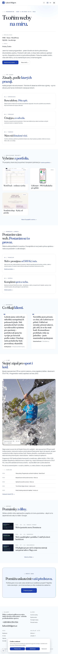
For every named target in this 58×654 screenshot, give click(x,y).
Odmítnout (32, 648)
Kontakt (4, 641)
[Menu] (54, 2)
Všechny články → (29, 557)
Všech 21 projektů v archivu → (29, 219)
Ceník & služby (34, 615)
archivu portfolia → (46, 162)
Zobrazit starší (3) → (8, 494)
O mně (4, 636)
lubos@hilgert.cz (9, 626)
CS (47, 2)
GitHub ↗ (32, 633)
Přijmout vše (17, 648)
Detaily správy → (8, 290)
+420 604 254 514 (10, 622)
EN (50, 2)
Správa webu (33, 617)
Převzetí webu (34, 622)
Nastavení (44, 648)
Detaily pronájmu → (9, 269)
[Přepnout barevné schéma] (44, 2)
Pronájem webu (34, 620)
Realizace (4, 633)
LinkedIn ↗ (33, 636)
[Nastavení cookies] (3, 650)
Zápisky (4, 638)
